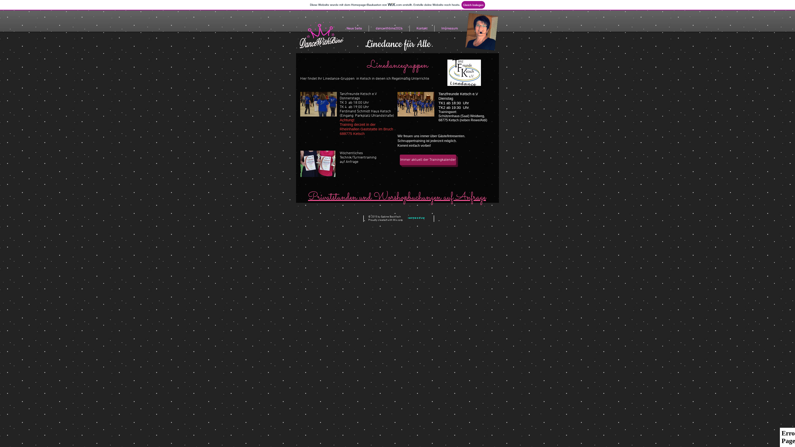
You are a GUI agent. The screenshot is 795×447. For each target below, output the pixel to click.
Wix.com (398, 220)
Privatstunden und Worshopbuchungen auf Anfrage (397, 197)
